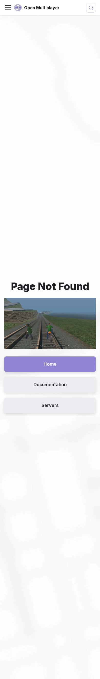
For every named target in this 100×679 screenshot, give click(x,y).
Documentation (50, 384)
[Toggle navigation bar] (8, 8)
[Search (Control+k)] (91, 8)
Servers (50, 405)
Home (50, 364)
